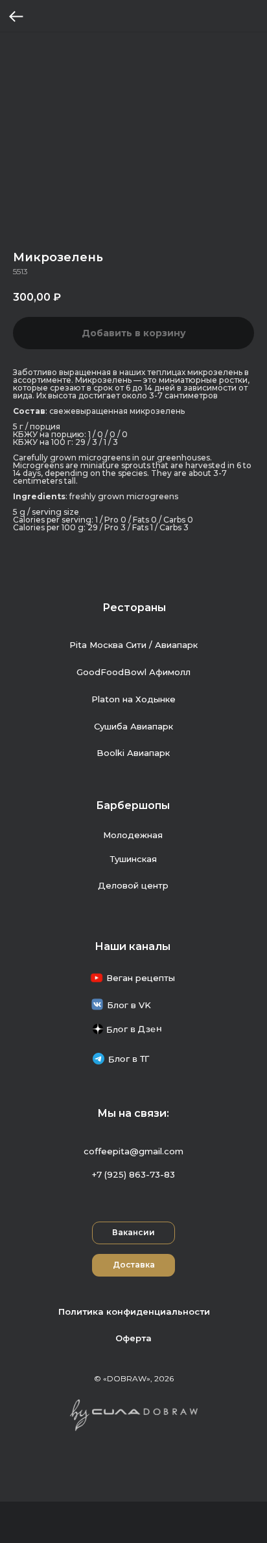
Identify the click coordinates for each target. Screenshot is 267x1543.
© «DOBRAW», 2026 (134, 1378)
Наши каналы (132, 946)
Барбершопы (133, 805)
